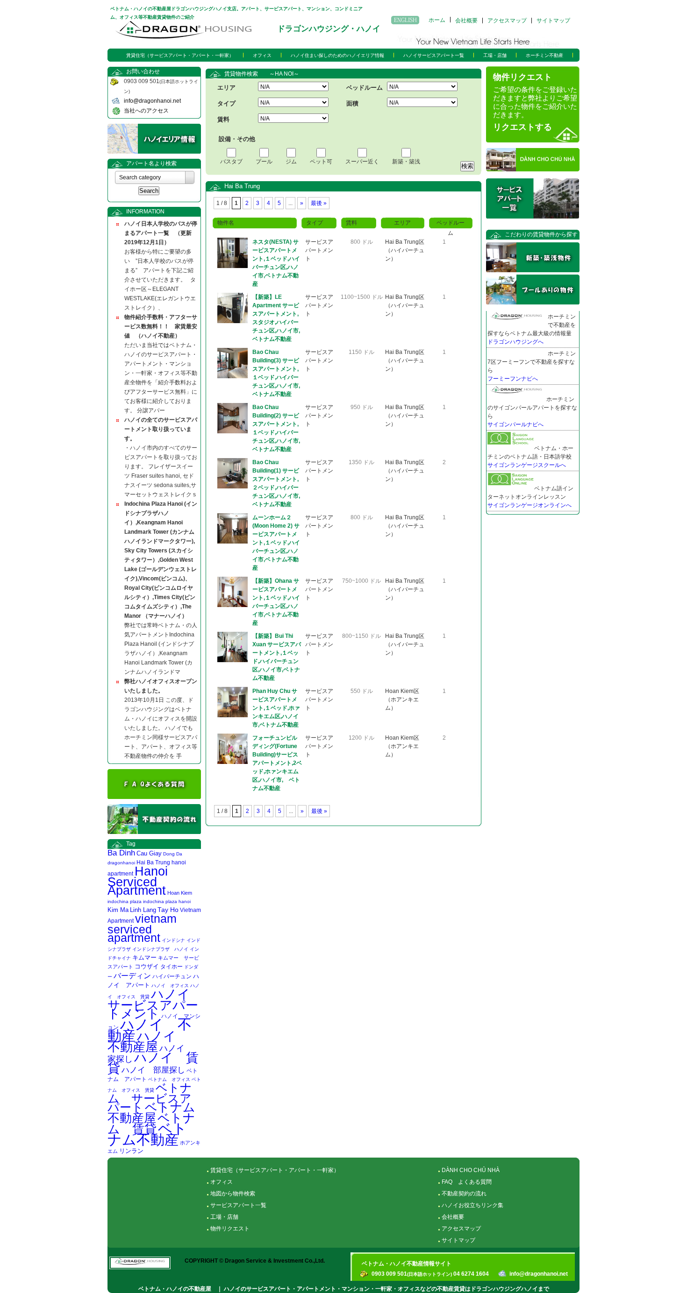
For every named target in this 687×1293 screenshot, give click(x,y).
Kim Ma (118, 909)
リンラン (131, 1150)
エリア (226, 87)
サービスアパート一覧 (238, 1205)
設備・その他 (237, 138)
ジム (291, 161)
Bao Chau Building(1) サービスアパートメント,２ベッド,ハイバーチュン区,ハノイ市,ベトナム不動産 (276, 483)
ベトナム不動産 (147, 1134)
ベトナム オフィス (169, 1079)
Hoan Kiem (179, 893)
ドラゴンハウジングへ (515, 342)
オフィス (262, 55)
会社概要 (466, 20)
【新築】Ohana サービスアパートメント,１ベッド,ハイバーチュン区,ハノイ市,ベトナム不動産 (276, 602)
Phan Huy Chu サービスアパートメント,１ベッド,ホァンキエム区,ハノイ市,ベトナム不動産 (276, 708)
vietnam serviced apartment (142, 928)
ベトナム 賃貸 (151, 1123)
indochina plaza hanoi (167, 901)
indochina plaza (124, 901)
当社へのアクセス (146, 110)
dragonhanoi (121, 862)
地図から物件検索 (232, 1193)
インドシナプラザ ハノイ (160, 949)
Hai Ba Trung (153, 862)
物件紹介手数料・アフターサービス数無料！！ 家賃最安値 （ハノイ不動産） (160, 326)
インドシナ (173, 940)
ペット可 (321, 161)
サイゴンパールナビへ (515, 424)
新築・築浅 (406, 161)
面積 (352, 103)
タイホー (171, 966)
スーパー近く (362, 161)
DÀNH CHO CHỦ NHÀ (471, 1170)
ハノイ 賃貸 (153, 1063)
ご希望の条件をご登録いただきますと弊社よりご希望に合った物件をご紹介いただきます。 (535, 102)
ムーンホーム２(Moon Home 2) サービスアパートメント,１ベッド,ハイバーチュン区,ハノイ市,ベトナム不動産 (276, 542)
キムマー (144, 957)
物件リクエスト (230, 1228)
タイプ (226, 103)
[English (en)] (405, 20)
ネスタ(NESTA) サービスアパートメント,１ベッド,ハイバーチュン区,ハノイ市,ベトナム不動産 (276, 263)
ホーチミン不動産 (544, 55)
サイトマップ (553, 20)
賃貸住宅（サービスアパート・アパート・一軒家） (180, 55)
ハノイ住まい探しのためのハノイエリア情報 (337, 55)
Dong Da (172, 853)
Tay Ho (168, 909)
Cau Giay (149, 853)
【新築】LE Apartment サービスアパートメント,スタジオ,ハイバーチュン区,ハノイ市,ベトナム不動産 (276, 318)
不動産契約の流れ (464, 1193)
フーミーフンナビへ (512, 378)
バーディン (132, 975)
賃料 (223, 119)
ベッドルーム (364, 87)
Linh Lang (143, 909)
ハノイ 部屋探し (153, 1069)
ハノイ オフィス (170, 985)
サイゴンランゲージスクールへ (526, 465)
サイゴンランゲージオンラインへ (529, 505)
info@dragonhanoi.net (152, 101)
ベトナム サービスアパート (149, 1097)
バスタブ (231, 161)
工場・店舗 (495, 55)
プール (264, 161)
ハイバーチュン (172, 976)
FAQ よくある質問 (467, 1182)
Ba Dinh (121, 852)
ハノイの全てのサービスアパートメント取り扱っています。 (160, 429)
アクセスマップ (507, 20)
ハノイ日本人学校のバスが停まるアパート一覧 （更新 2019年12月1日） (160, 233)
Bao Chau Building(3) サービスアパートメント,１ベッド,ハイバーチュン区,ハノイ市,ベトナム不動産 (276, 373)
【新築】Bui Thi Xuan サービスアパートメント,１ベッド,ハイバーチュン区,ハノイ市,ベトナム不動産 (276, 657)
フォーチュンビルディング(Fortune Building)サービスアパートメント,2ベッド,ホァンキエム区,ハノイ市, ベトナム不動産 (277, 763)
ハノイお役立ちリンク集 (472, 1205)
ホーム (437, 19)
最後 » (319, 203)
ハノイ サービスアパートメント (155, 1004)
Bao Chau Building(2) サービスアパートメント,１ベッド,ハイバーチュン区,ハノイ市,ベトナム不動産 (276, 428)
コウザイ (147, 966)
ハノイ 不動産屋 (148, 1041)
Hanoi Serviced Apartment (137, 880)
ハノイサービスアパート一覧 (433, 55)
